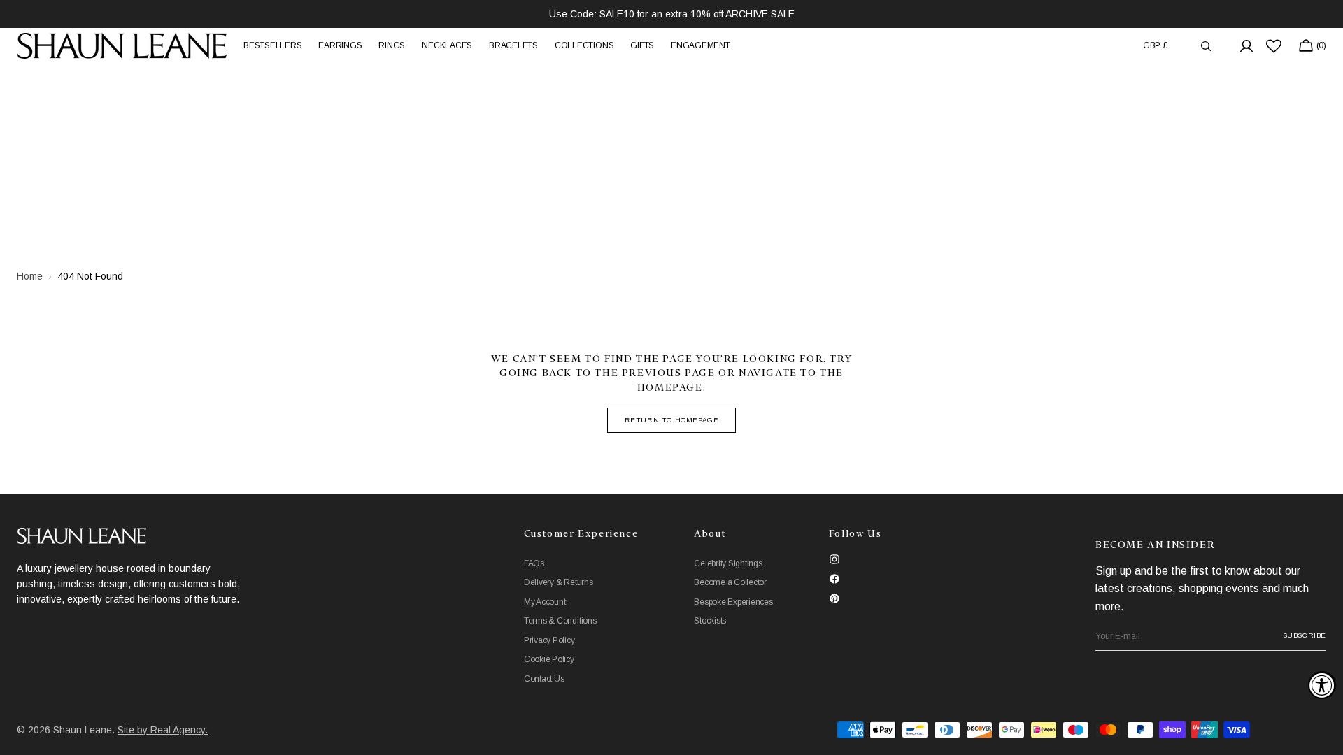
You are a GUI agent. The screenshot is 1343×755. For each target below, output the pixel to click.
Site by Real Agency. (163, 729)
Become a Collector (730, 582)
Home (30, 276)
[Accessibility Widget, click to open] (1322, 685)
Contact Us (544, 679)
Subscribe (1304, 635)
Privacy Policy (549, 640)
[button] (1155, 46)
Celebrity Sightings (728, 563)
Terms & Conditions (560, 621)
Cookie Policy (549, 659)
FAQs (534, 563)
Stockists (710, 621)
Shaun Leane (82, 729)
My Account (545, 602)
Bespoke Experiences (733, 602)
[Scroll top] (1322, 734)
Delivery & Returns (558, 582)
